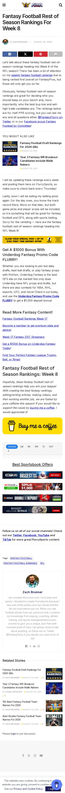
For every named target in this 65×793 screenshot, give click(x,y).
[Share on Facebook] (9, 54)
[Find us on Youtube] (41, 756)
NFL (42, 563)
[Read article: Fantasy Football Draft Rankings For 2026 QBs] (10, 146)
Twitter (17, 535)
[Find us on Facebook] (23, 756)
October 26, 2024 (43, 41)
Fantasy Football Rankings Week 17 (24, 318)
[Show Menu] (4, 5)
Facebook (29, 535)
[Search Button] (60, 5)
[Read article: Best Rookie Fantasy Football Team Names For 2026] (54, 720)
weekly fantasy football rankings (31, 75)
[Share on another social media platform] (55, 54)
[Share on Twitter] (25, 54)
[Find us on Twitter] (28, 756)
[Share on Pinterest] (41, 54)
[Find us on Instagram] (35, 756)
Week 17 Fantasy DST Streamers (23, 337)
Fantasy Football (21, 558)
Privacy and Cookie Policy (28, 788)
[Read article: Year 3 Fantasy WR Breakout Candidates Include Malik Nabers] (10, 160)
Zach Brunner (20, 41)
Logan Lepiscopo (13, 692)
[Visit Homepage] (32, 5)
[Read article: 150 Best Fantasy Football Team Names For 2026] (54, 706)
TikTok (6, 539)
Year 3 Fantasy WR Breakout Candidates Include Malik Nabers (39, 160)
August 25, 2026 (29, 151)
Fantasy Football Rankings (20, 563)
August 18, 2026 (30, 724)
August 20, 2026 (31, 710)
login (13, 733)
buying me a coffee (42, 407)
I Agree (53, 789)
